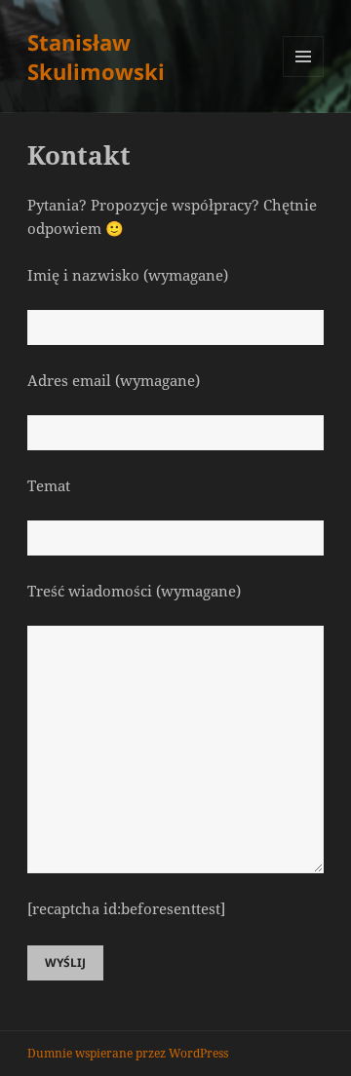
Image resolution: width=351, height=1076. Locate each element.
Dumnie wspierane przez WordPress (127, 1053)
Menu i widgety (304, 76)
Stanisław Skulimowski (96, 56)
